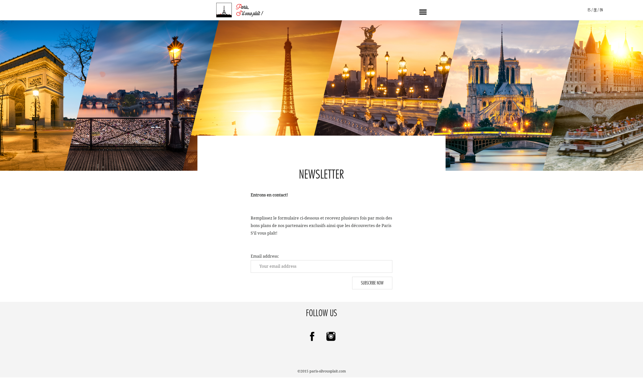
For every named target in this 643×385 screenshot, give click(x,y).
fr (595, 10)
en (601, 10)
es (589, 10)
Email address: (265, 256)
